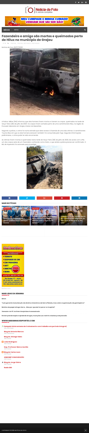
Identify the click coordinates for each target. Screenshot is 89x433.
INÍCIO (6, 30)
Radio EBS (8, 367)
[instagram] (86, 2)
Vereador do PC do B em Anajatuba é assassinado (21, 311)
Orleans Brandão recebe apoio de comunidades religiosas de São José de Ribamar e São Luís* (73, 219)
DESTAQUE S (27, 43)
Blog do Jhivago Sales (13, 337)
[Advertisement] (20, 386)
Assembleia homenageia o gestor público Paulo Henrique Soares (15, 220)
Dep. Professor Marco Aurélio (16, 347)
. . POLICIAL (12, 43)
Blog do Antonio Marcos (14, 331)
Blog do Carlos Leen (12, 352)
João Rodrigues (10, 342)
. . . (61, 208)
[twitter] (78, 2)
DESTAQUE (7, 208)
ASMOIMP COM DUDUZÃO (14, 357)
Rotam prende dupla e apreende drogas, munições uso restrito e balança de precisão (34, 316)
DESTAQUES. (36, 43)
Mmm (4, 299)
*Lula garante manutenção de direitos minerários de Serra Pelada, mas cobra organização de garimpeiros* (43, 303)
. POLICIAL (20, 43)
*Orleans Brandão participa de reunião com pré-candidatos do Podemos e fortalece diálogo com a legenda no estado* (44, 218)
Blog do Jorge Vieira (12, 362)
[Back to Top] (85, 430)
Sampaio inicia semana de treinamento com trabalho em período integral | (35, 326)
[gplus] (82, 2)
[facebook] (75, 2)
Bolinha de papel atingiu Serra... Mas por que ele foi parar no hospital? (28, 307)
